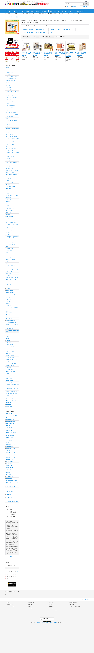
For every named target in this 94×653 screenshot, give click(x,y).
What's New (51, 602)
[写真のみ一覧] (61, 36)
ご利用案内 (8, 494)
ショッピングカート (10, 606)
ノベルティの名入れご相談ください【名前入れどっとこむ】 (46, 622)
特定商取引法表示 (10, 491)
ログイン (67, 6)
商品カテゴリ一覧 (31, 602)
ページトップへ (86, 599)
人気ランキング (30, 610)
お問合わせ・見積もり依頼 (12, 501)
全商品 (7, 67)
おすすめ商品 (30, 608)
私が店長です (9, 556)
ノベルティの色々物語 (53, 610)
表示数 (24, 36)
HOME (8, 602)
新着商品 (29, 606)
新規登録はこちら (75, 6)
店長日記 (50, 604)
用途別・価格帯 (30, 604)
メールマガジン (9, 497)
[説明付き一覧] (64, 36)
